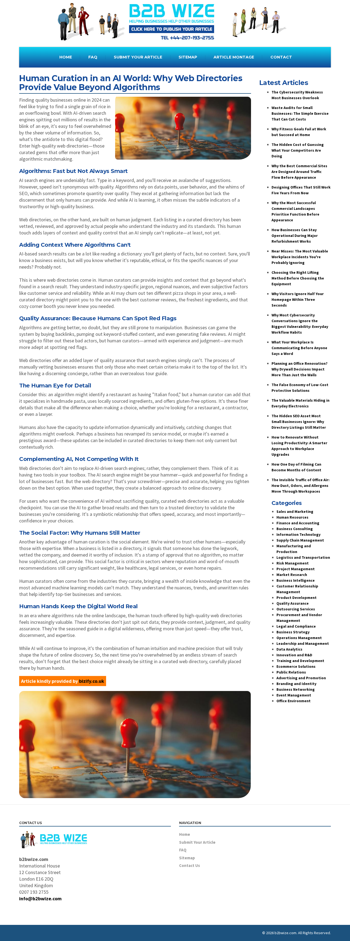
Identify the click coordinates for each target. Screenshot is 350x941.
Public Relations (291, 672)
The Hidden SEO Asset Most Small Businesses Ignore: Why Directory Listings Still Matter (299, 421)
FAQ (92, 57)
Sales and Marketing (294, 511)
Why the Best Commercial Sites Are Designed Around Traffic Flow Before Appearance (299, 171)
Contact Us (189, 865)
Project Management (295, 568)
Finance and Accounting (297, 523)
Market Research (291, 574)
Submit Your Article (197, 842)
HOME (65, 57)
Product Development (296, 597)
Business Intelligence (295, 580)
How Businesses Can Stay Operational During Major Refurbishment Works (295, 235)
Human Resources (292, 517)
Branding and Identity (296, 683)
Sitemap (187, 857)
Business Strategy (293, 632)
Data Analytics (289, 649)
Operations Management (299, 637)
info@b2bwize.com (40, 898)
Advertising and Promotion (301, 677)
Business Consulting (294, 528)
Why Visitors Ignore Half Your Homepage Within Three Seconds (298, 299)
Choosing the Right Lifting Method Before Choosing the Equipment (298, 278)
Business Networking (295, 689)
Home (184, 834)
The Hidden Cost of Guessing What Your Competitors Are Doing (298, 150)
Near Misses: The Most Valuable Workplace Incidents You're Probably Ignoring (300, 257)
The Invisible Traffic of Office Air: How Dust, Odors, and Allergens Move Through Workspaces (300, 485)
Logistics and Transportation (303, 557)
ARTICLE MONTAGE (234, 57)
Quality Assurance (292, 603)
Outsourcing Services (295, 609)
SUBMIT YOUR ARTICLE (138, 57)
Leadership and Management (302, 643)
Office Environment (293, 700)
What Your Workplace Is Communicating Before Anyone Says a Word (299, 348)
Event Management (293, 695)
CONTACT (281, 57)
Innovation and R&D (294, 654)
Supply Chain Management (300, 540)
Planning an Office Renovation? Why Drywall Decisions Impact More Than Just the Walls (300, 369)
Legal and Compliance (296, 626)
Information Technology (298, 534)
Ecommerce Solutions (296, 666)
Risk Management (292, 563)
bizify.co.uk (91, 681)
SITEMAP (188, 57)
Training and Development (300, 660)
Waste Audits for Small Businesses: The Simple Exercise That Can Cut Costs (300, 113)
